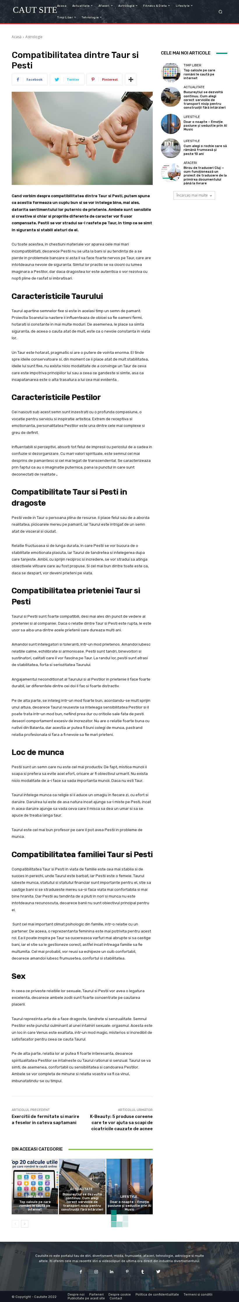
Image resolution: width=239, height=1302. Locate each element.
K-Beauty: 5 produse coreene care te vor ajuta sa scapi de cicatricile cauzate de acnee (121, 1122)
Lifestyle (128, 1196)
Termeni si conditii (198, 1294)
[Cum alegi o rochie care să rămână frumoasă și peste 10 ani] (171, 148)
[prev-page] (15, 1224)
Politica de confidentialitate (157, 1294)
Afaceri (190, 163)
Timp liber (34, 1196)
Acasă (17, 36)
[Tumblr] (142, 1271)
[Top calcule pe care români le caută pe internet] (35, 1186)
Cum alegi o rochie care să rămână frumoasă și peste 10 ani (205, 150)
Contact (116, 1298)
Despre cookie (119, 1294)
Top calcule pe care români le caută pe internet (35, 1205)
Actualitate (81, 1189)
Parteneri (96, 1294)
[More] (131, 79)
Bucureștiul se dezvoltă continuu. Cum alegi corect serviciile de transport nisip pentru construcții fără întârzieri (82, 1202)
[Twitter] (158, 1271)
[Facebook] (80, 1271)
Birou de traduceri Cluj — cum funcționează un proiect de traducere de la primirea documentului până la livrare (205, 175)
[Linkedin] (111, 1271)
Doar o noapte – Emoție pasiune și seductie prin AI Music (129, 1205)
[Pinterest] (127, 1271)
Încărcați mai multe (192, 195)
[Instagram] (96, 1271)
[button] (220, 11)
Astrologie (34, 36)
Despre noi (76, 1294)
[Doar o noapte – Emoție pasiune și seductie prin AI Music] (129, 1186)
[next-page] (24, 1224)
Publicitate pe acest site (86, 1298)
